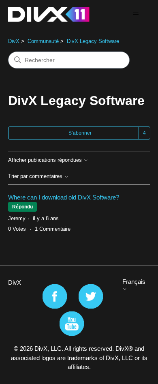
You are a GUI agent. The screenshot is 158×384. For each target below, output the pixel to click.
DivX (13, 41)
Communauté (43, 41)
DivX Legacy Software (93, 41)
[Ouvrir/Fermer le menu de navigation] (136, 14)
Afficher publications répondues (45, 160)
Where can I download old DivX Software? (63, 197)
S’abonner (80, 133)
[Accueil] (49, 14)
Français (133, 281)
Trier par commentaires (36, 176)
